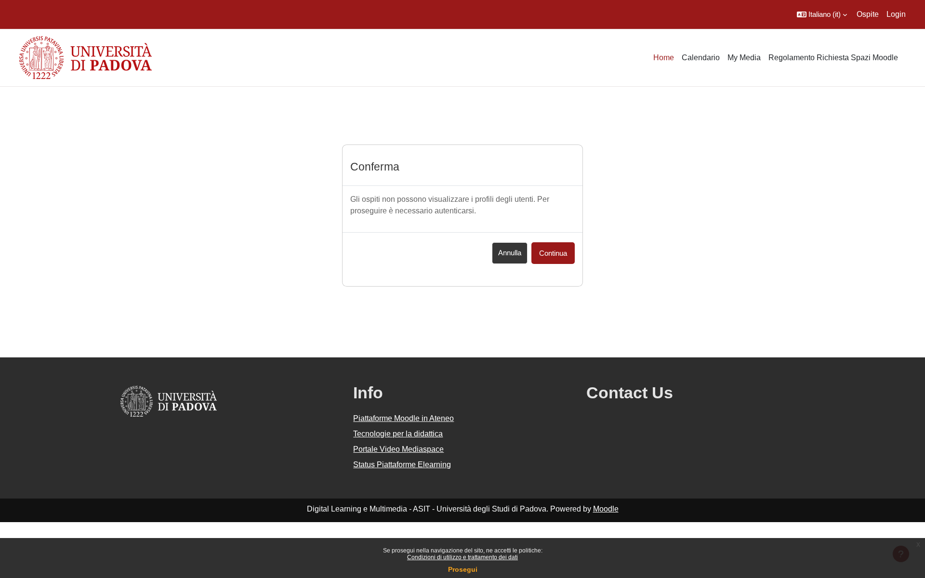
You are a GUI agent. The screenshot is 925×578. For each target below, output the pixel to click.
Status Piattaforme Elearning (402, 464)
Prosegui (462, 569)
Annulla (509, 253)
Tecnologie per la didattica (398, 434)
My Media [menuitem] (744, 57)
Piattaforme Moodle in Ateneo (403, 418)
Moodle (606, 509)
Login (896, 14)
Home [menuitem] (663, 57)
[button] (822, 14)
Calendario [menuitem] (701, 57)
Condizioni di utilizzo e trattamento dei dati (462, 557)
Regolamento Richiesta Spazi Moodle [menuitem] (833, 57)
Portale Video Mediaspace (398, 449)
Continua (553, 253)
